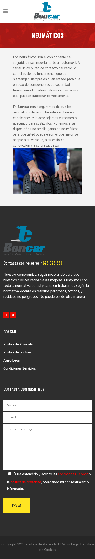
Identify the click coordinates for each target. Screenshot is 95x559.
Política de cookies (17, 352)
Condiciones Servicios (19, 368)
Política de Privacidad (18, 344)
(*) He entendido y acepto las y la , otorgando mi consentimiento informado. (49, 481)
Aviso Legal (11, 360)
